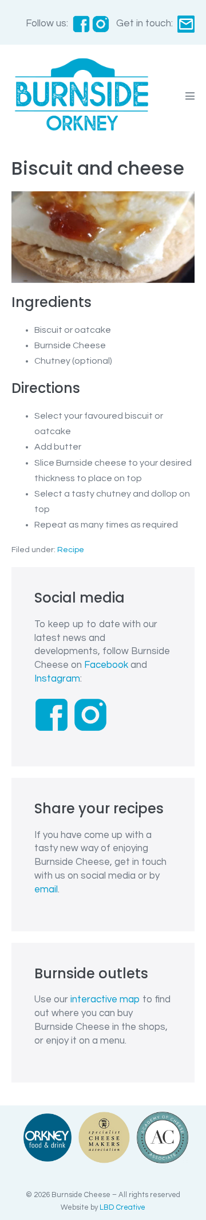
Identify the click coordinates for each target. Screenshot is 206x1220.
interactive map (105, 999)
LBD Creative (122, 1207)
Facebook (106, 665)
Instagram (57, 679)
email (46, 889)
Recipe (70, 550)
